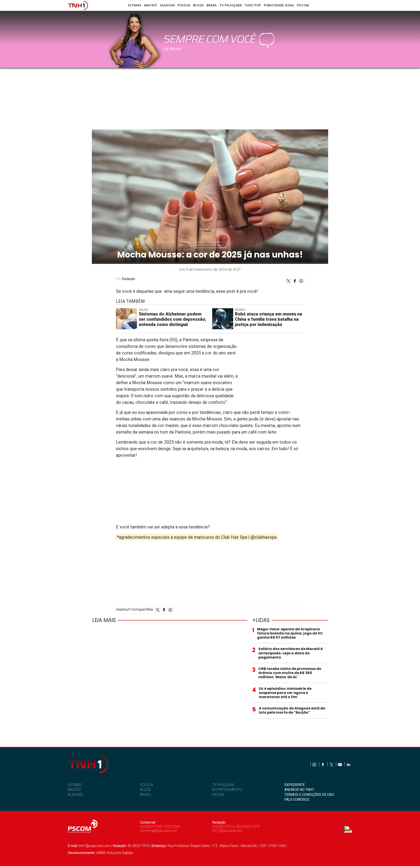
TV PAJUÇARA (223, 785)
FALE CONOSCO (296, 799)
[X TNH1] (331, 764)
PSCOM (218, 795)
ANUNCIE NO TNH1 (299, 790)
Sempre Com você (210, 245)
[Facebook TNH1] (323, 764)
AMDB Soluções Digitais (114, 853)
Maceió (150, 5)
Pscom (303, 5)
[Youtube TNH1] (340, 764)
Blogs (198, 5)
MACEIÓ (74, 790)
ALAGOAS (75, 795)
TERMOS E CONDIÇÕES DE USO (309, 795)
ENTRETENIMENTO (227, 790)
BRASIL (145, 795)
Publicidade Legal (279, 5)
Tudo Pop (253, 5)
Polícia (184, 5)
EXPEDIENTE (294, 785)
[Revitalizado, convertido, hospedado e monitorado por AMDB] (348, 829)
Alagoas (167, 5)
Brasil (211, 5)
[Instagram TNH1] (314, 764)
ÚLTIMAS (74, 785)
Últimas (134, 5)
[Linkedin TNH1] (348, 764)
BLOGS (145, 790)
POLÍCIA (146, 785)
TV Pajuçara (231, 5)
